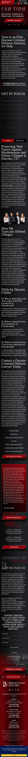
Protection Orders (14, 431)
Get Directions (14, 704)
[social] (9, 25)
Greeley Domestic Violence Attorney (14, 438)
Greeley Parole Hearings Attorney (14, 451)
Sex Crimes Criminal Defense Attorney (14, 448)
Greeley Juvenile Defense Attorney (14, 444)
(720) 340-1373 (23, 1)
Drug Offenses (14, 434)
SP (21, 3)
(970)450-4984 (14, 717)
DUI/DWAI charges (7, 185)
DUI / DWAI (13, 441)
